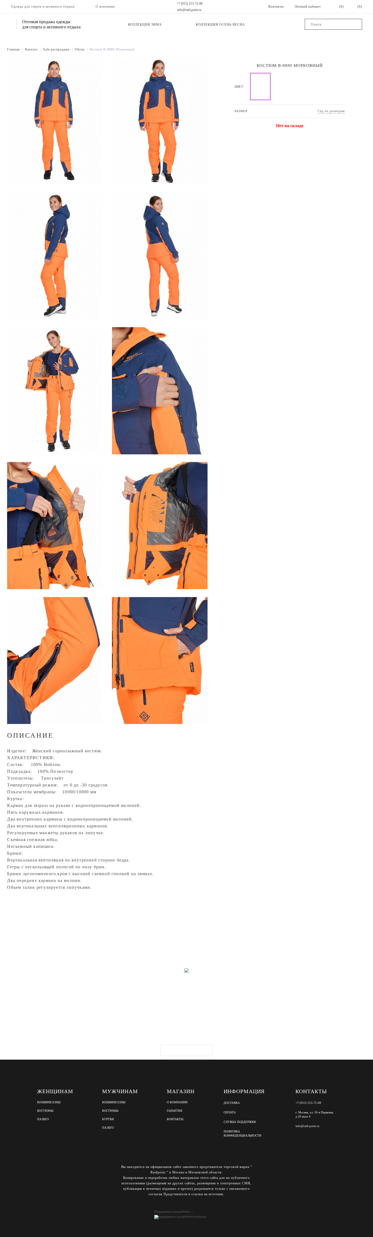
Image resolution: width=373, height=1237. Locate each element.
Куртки (108, 1119)
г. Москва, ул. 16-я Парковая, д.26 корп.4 (314, 1114)
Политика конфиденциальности (242, 1133)
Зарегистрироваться (186, 1050)
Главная (15, 49)
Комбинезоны (49, 1102)
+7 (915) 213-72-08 (189, 3)
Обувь (81, 49)
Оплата (230, 1112)
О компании (105, 6)
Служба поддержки (240, 1121)
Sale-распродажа (58, 49)
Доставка (232, 1102)
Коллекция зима (145, 24)
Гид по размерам (331, 111)
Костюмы (45, 1110)
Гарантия (174, 1110)
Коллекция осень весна (220, 24)
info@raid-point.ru (189, 10)
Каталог (33, 49)
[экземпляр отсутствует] (260, 86)
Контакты (175, 1119)
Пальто (43, 1119)
